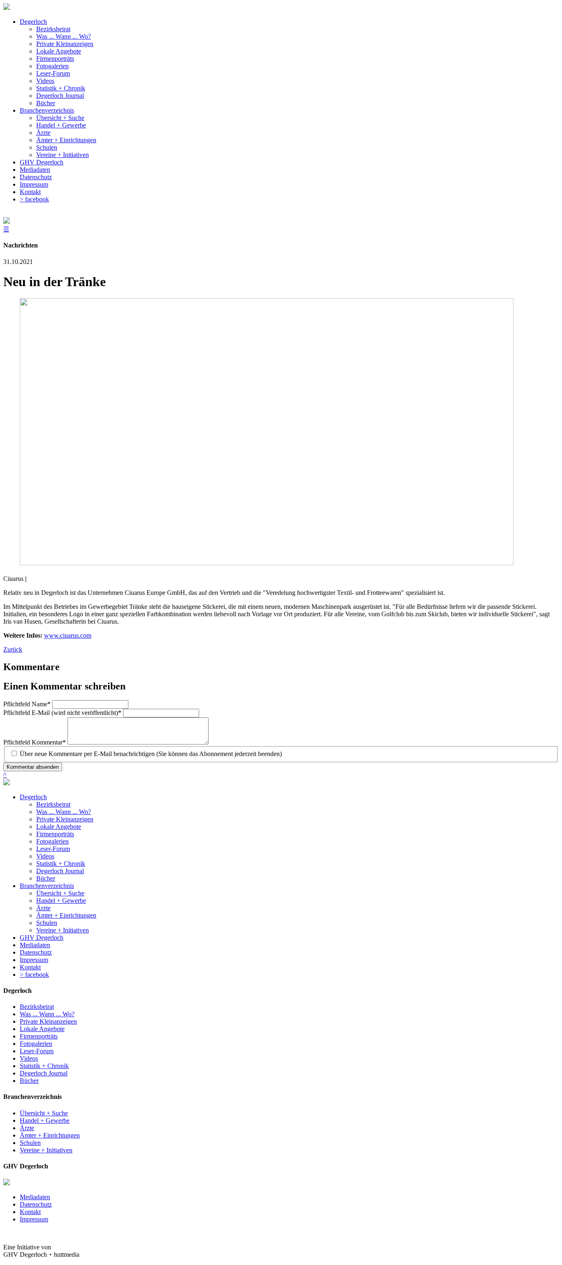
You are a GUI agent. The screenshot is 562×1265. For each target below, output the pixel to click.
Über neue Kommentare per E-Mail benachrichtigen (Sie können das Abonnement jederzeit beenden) (151, 753)
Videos (45, 856)
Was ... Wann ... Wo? (63, 811)
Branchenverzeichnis (47, 885)
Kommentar (34, 742)
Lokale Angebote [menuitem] (58, 51)
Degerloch (33, 796)
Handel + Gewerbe (61, 900)
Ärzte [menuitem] (43, 132)
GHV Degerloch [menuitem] (41, 162)
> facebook (34, 974)
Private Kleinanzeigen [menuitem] (64, 43)
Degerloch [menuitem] (33, 21)
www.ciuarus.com (67, 635)
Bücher (45, 878)
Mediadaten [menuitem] (35, 169)
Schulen (46, 922)
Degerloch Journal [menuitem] (60, 95)
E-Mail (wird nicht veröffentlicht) (62, 712)
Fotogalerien (52, 841)
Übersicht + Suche (60, 893)
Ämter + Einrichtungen (66, 915)
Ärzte (43, 907)
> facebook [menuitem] (34, 199)
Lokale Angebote (58, 826)
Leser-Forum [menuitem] (53, 73)
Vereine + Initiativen (62, 930)
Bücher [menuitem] (45, 102)
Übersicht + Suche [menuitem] (60, 117)
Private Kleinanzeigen (64, 819)
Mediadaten (35, 944)
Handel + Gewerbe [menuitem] (61, 125)
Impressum (34, 959)
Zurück (12, 649)
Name (27, 704)
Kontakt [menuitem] (30, 191)
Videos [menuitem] (45, 80)
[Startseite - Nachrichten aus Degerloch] (6, 7)
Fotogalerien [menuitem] (52, 65)
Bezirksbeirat (53, 804)
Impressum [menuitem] (34, 184)
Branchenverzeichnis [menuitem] (47, 110)
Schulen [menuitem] (46, 147)
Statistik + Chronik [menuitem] (60, 88)
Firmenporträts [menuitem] (55, 58)
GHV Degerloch (41, 937)
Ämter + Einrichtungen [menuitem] (66, 139)
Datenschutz (36, 952)
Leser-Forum (53, 848)
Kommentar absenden (33, 767)
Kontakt (30, 967)
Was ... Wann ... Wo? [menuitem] (63, 36)
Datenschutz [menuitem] (36, 176)
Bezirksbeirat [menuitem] (53, 28)
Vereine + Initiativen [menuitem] (62, 154)
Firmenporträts (55, 833)
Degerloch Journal (60, 870)
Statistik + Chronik (60, 863)
